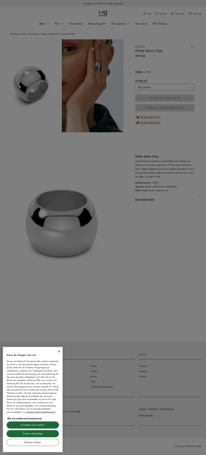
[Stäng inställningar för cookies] (58, 351)
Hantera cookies (32, 442)
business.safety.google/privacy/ (41, 411)
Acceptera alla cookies (32, 425)
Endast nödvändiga (32, 433)
